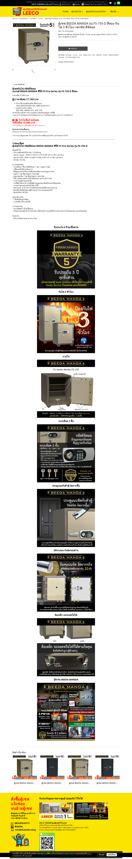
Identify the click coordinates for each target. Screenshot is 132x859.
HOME (65, 11)
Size (93, 55)
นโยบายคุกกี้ (28, 855)
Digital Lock (87, 55)
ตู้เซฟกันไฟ (76, 11)
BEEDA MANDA (69, 62)
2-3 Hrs (75, 55)
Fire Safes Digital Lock (73, 57)
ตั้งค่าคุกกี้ (101, 855)
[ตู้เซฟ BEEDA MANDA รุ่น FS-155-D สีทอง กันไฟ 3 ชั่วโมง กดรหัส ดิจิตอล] (33, 44)
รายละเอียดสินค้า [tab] (19, 84)
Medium (99, 55)
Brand (105, 55)
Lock (80, 55)
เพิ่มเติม (113, 11)
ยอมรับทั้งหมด (112, 855)
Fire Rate (69, 55)
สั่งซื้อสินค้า (73, 49)
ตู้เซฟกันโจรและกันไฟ (95, 11)
